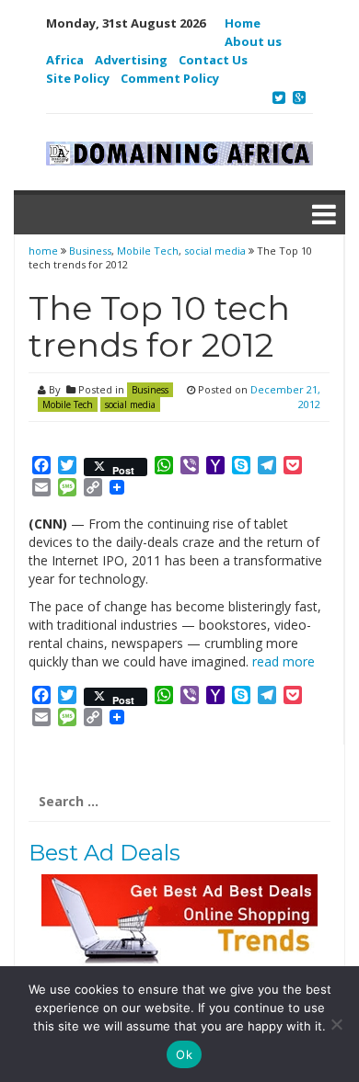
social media (215, 250)
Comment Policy (170, 78)
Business (90, 250)
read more (283, 661)
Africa (65, 59)
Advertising (131, 59)
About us (253, 41)
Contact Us (213, 59)
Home (243, 23)
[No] (336, 1024)
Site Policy (78, 78)
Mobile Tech (148, 250)
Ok (184, 1054)
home (45, 250)
